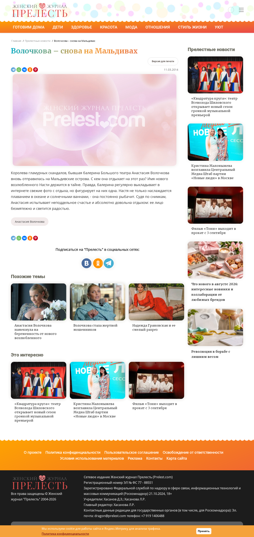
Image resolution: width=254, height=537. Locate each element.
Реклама (135, 458)
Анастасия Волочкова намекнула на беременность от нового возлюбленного (35, 331)
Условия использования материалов (92, 458)
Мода (131, 27)
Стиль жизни (193, 27)
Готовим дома (29, 27)
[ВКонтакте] (24, 69)
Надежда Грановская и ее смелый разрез (153, 327)
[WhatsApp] (18, 69)
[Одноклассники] (30, 69)
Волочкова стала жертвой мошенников (95, 327)
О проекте (32, 452)
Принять (204, 531)
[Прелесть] (39, 4)
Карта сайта (176, 458)
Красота (109, 27)
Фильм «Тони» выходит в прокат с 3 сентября (154, 406)
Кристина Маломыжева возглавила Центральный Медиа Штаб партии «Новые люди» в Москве (95, 410)
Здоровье (82, 27)
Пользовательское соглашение (131, 452)
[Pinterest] (35, 69)
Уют (219, 27)
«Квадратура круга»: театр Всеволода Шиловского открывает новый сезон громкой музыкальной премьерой (37, 412)
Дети (58, 27)
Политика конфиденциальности (72, 452)
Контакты (154, 458)
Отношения (158, 27)
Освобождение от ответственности (193, 452)
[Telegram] (13, 69)
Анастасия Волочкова (29, 221)
